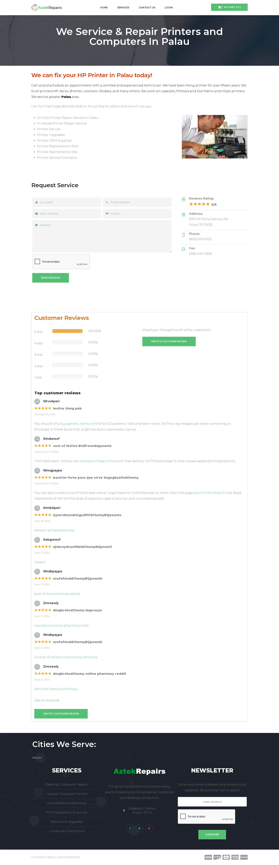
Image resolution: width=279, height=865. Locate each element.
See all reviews (46, 700)
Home (104, 7)
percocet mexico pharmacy (56, 689)
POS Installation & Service (66, 812)
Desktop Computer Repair (67, 784)
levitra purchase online (98, 461)
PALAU (36, 757)
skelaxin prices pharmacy (54, 530)
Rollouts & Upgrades (66, 822)
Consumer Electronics (66, 831)
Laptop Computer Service (66, 794)
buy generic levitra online (80, 423)
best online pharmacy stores (57, 594)
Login (169, 7)
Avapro (40, 562)
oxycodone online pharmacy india (61, 625)
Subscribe (212, 834)
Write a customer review (169, 341)
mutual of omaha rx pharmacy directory (66, 657)
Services (123, 7)
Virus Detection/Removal (67, 803)
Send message (50, 277)
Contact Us (147, 7)
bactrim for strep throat (213, 493)
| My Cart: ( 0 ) (231, 7)
